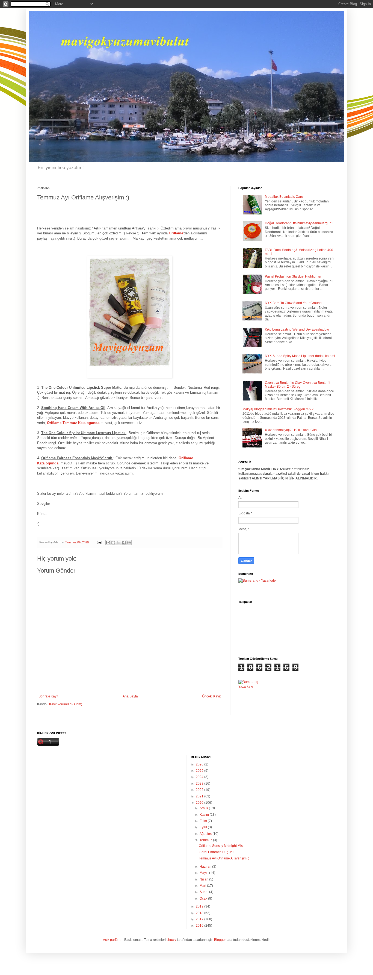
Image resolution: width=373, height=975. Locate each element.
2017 (200, 919)
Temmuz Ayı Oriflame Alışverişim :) (224, 858)
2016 (200, 925)
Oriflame (176, 233)
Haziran (206, 866)
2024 (200, 777)
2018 (200, 913)
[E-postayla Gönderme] (99, 542)
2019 (200, 906)
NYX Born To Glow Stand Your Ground (293, 303)
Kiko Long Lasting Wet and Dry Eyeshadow (297, 329)
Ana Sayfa (130, 696)
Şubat (204, 892)
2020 (200, 803)
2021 (200, 796)
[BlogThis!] (113, 542)
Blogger (220, 940)
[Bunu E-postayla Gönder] (108, 542)
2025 (200, 771)
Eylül (204, 827)
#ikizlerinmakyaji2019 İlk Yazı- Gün (291, 430)
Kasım (205, 815)
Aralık (204, 808)
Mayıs (204, 873)
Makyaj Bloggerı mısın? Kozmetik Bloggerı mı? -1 (278, 409)
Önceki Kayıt (211, 696)
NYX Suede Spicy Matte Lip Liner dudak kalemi (300, 356)
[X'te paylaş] (118, 542)
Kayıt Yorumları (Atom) (65, 704)
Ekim (204, 821)
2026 (200, 764)
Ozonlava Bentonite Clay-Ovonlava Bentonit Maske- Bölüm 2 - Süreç (297, 384)
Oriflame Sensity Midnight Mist (221, 846)
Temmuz (206, 840)
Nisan (204, 879)
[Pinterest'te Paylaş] (129, 542)
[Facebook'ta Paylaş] (123, 542)
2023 (200, 783)
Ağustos (206, 834)
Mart (203, 886)
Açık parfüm (111, 940)
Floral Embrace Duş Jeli (216, 852)
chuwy (171, 940)
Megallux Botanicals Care (284, 197)
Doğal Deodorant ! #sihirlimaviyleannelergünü (299, 223)
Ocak (204, 898)
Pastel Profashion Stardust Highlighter (293, 276)
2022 (200, 790)
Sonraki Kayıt (48, 696)
